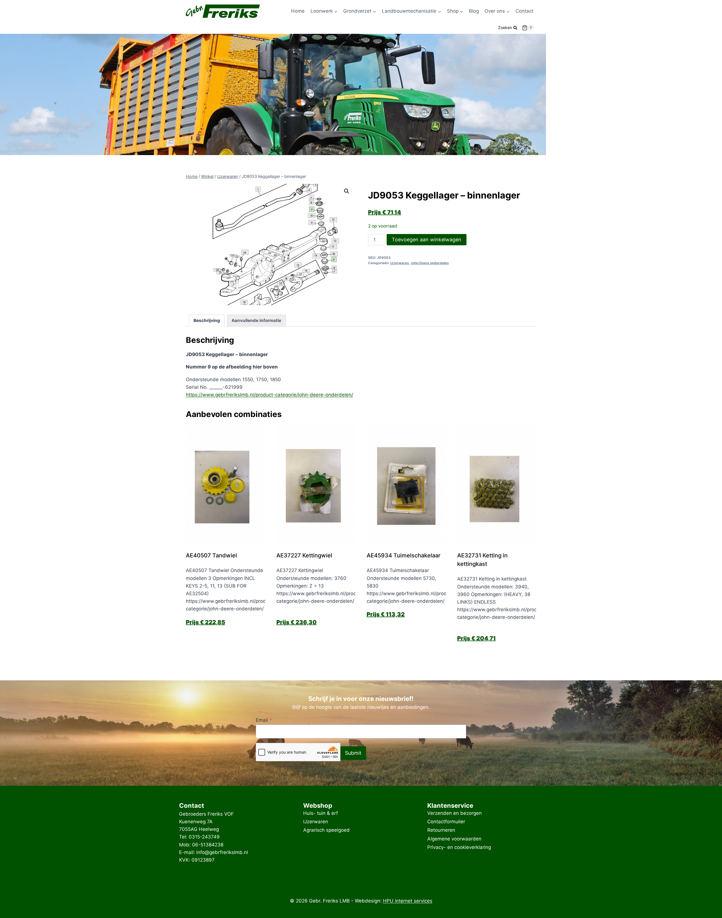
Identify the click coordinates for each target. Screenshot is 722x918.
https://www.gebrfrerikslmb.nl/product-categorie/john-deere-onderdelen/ (269, 395)
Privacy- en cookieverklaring (459, 847)
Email (264, 720)
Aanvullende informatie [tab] (256, 320)
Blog (474, 11)
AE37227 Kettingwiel (304, 555)
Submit (353, 753)
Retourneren (441, 830)
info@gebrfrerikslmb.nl (222, 852)
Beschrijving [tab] (206, 320)
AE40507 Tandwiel (211, 555)
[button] (347, 191)
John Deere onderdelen (430, 263)
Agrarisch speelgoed (326, 830)
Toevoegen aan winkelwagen (426, 239)
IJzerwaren (399, 263)
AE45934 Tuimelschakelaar (404, 555)
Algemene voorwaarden (454, 839)
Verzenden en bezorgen (454, 813)
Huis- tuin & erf (320, 813)
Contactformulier (446, 821)
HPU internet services (407, 901)
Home (298, 11)
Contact (524, 11)
